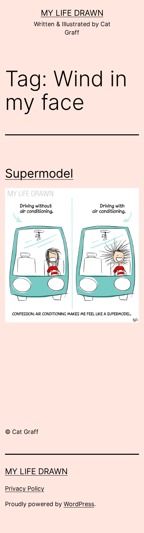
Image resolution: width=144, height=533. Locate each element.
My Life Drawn (72, 13)
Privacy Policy (24, 488)
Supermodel (39, 173)
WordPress (79, 503)
